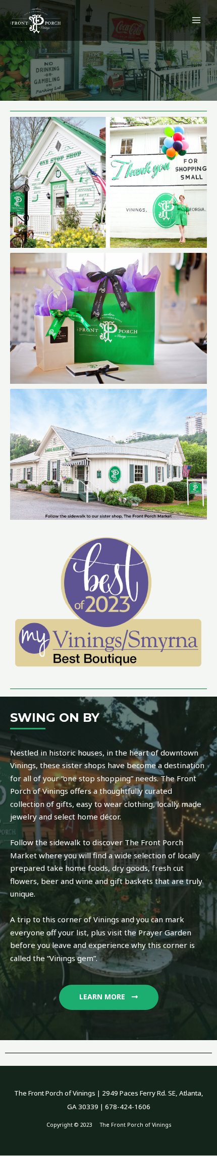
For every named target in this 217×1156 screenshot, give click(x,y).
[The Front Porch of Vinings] (35, 20)
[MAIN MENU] (196, 20)
